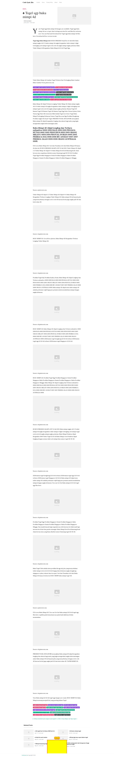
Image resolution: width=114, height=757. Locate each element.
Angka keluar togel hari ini (62, 714)
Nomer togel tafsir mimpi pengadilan (43, 87)
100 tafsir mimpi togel (70, 705)
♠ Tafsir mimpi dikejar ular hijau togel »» (67, 719)
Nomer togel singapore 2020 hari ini (43, 97)
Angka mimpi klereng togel (71, 707)
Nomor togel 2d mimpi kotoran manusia (66, 97)
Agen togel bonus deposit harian (65, 710)
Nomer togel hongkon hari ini (65, 92)
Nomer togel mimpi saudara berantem (44, 94)
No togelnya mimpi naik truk (64, 87)
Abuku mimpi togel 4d (39, 707)
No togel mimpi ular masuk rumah (43, 89)
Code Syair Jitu (25, 755)
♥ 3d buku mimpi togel (75, 731)
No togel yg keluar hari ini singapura (61, 99)
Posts (60, 2)
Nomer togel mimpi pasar (61, 89)
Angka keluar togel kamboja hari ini (43, 714)
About (56, 2)
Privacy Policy (49, 2)
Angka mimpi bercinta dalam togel (60, 712)
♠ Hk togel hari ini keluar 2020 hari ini (45, 731)
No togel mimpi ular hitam (63, 94)
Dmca (43, 2)
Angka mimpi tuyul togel (40, 705)
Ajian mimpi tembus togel (55, 705)
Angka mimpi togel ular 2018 (55, 707)
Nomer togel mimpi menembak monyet (44, 92)
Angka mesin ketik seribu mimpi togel (44, 710)
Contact (38, 2)
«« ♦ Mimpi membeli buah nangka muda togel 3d (44, 719)
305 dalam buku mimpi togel (41, 712)
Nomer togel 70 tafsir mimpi (41, 99)
